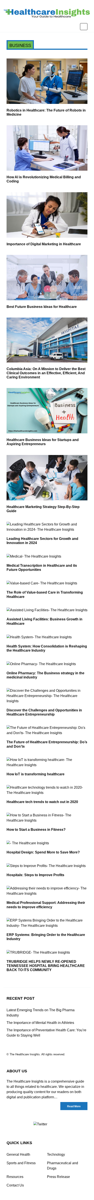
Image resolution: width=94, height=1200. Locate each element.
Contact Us (15, 1185)
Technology (56, 1154)
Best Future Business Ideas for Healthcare (42, 307)
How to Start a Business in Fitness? (36, 829)
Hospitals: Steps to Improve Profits (35, 875)
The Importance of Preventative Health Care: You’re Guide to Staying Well (46, 1032)
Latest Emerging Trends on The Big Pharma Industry (41, 1012)
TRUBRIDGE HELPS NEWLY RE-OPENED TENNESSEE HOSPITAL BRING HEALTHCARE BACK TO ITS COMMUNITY (46, 966)
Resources (15, 1177)
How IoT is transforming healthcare (35, 774)
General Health (18, 1154)
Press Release (58, 1177)
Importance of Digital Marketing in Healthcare (44, 244)
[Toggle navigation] (83, 26)
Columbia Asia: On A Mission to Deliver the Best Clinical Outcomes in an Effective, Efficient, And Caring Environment (46, 373)
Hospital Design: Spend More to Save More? (43, 852)
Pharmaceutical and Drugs (62, 1165)
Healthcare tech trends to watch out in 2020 (42, 802)
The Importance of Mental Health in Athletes (40, 1023)
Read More (74, 1106)
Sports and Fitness (21, 1163)
